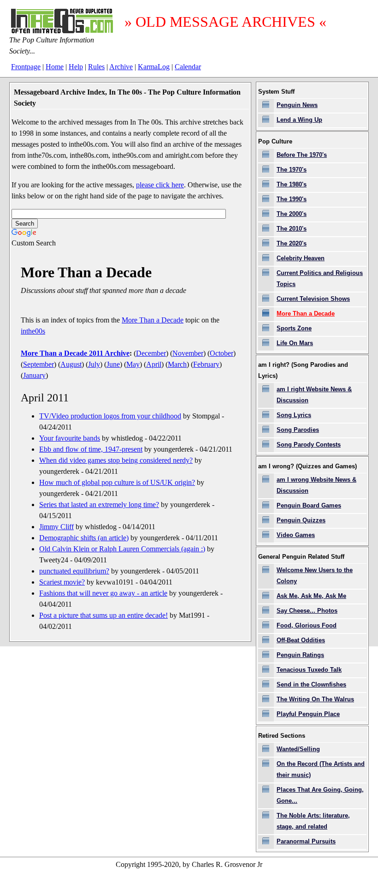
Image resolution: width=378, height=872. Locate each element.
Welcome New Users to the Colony (315, 576)
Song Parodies (298, 429)
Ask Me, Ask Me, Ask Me (311, 595)
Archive (121, 67)
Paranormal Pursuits (306, 841)
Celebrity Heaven (301, 258)
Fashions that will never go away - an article (103, 593)
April (153, 364)
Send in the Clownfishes (311, 684)
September (38, 364)
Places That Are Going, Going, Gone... (320, 795)
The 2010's (292, 228)
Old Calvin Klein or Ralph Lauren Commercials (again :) (122, 549)
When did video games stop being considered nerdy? (116, 460)
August (71, 364)
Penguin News (297, 105)
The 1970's (292, 169)
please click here (160, 185)
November (187, 353)
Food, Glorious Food (307, 625)
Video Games (296, 535)
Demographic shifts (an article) (84, 538)
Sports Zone (294, 328)
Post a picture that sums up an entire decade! (103, 615)
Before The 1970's (302, 154)
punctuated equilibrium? (74, 571)
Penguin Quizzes (301, 520)
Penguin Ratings (300, 654)
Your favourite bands (69, 438)
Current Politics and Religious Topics (320, 278)
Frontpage (26, 67)
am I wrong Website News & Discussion (316, 485)
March (177, 364)
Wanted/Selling (298, 749)
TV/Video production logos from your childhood (110, 416)
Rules (96, 67)
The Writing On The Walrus (315, 699)
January (34, 375)
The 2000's (292, 213)
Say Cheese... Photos (307, 610)
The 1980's (292, 184)
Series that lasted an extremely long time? (99, 504)
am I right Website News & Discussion (314, 395)
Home (55, 67)
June (113, 364)
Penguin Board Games (309, 505)
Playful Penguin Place (308, 714)
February (206, 364)
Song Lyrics (294, 415)
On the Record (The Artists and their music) (321, 769)
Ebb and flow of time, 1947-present (90, 449)
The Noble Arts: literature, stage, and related (313, 821)
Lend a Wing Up (299, 119)
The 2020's (292, 243)
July (94, 364)
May (133, 364)
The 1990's (292, 199)
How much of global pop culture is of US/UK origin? (117, 482)
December (151, 353)
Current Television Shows (313, 298)
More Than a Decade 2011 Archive (75, 353)
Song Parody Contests (309, 444)
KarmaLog (154, 67)
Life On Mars (295, 343)
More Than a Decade (152, 320)
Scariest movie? (62, 582)
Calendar (188, 67)
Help (76, 67)
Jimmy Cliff (56, 527)
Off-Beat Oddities (301, 640)
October (221, 353)
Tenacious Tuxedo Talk (309, 669)
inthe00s (33, 331)
